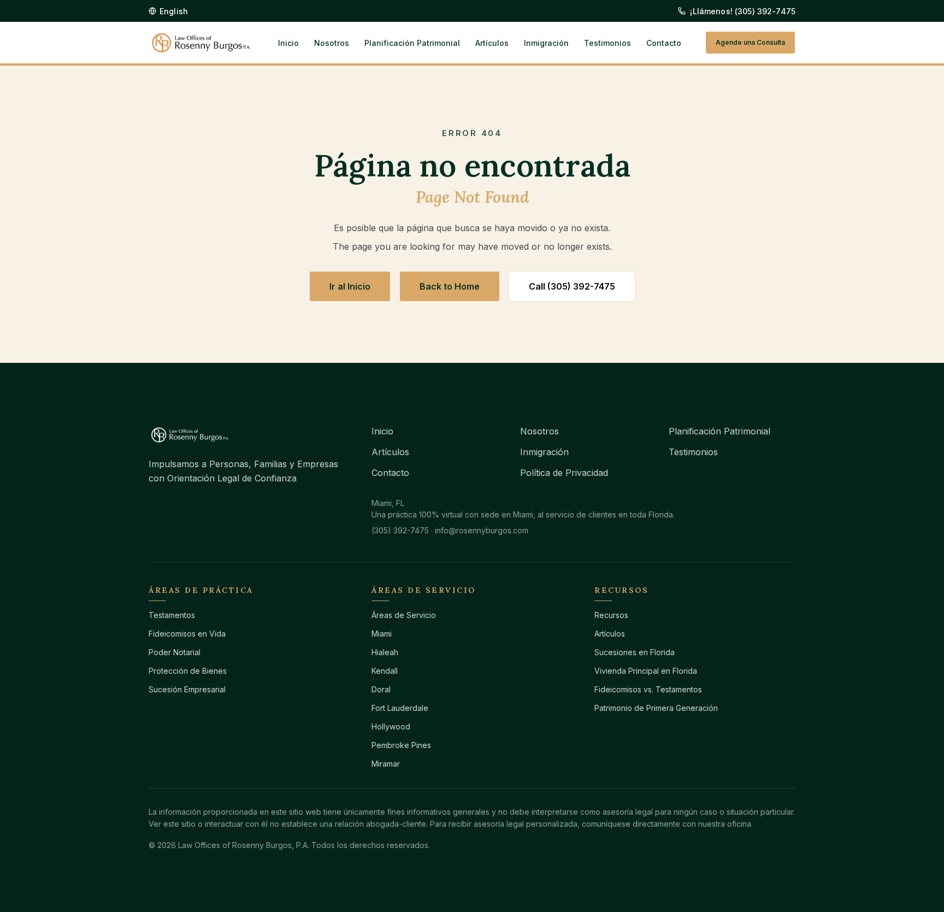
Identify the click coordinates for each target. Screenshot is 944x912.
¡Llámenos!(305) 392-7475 (742, 11)
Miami (381, 633)
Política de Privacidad (564, 472)
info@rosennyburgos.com (481, 530)
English (174, 11)
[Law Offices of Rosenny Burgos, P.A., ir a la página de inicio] (201, 43)
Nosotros (331, 43)
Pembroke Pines (401, 745)
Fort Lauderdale (399, 708)
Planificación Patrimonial (412, 43)
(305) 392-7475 (400, 530)
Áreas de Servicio (403, 615)
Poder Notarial (174, 652)
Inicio (288, 43)
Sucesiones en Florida (634, 652)
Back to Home (450, 286)
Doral (381, 689)
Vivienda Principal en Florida (645, 670)
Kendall (384, 670)
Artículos (492, 43)
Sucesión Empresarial (187, 689)
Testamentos (172, 615)
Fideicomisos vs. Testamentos (648, 689)
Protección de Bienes (188, 670)
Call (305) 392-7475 (572, 286)
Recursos (611, 615)
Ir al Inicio (349, 286)
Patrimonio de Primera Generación (656, 708)
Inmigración (546, 43)
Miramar (385, 763)
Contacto (663, 43)
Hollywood (390, 726)
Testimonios (607, 43)
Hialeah (384, 652)
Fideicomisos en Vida (187, 633)
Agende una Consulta (750, 42)
